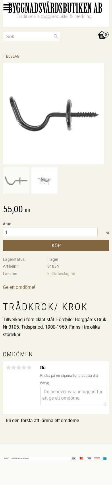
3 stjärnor (18, 367)
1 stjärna (8, 367)
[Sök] (56, 36)
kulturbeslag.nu (61, 273)
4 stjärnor (23, 367)
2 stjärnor (13, 367)
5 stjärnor (29, 367)
